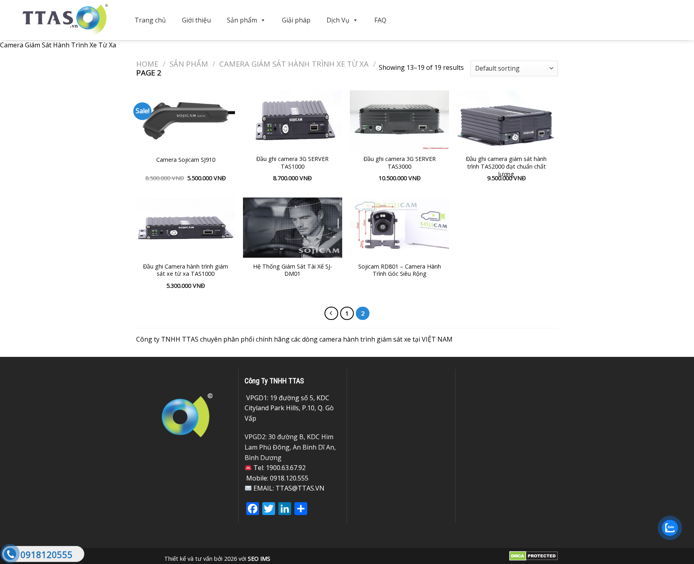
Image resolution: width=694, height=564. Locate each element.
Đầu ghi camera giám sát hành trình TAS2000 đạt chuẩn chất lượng (506, 166)
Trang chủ (150, 20)
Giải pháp (296, 20)
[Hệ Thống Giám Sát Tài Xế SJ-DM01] (292, 228)
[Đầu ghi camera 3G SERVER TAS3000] (399, 120)
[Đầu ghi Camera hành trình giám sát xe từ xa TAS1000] (185, 228)
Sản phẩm (242, 20)
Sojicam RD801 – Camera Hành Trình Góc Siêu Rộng (399, 270)
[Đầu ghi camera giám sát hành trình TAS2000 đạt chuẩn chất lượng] (506, 120)
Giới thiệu (196, 20)
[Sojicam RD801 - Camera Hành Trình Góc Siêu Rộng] (399, 228)
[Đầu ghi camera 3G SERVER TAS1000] (292, 120)
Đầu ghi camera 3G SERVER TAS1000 (292, 162)
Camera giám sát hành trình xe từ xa (294, 64)
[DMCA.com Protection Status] (533, 555)
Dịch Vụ (338, 20)
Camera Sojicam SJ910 (185, 159)
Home (147, 64)
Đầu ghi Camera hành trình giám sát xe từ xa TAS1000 (185, 270)
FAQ (380, 20)
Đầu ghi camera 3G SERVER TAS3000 (399, 162)
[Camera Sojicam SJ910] (185, 120)
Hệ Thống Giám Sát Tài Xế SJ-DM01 (292, 270)
